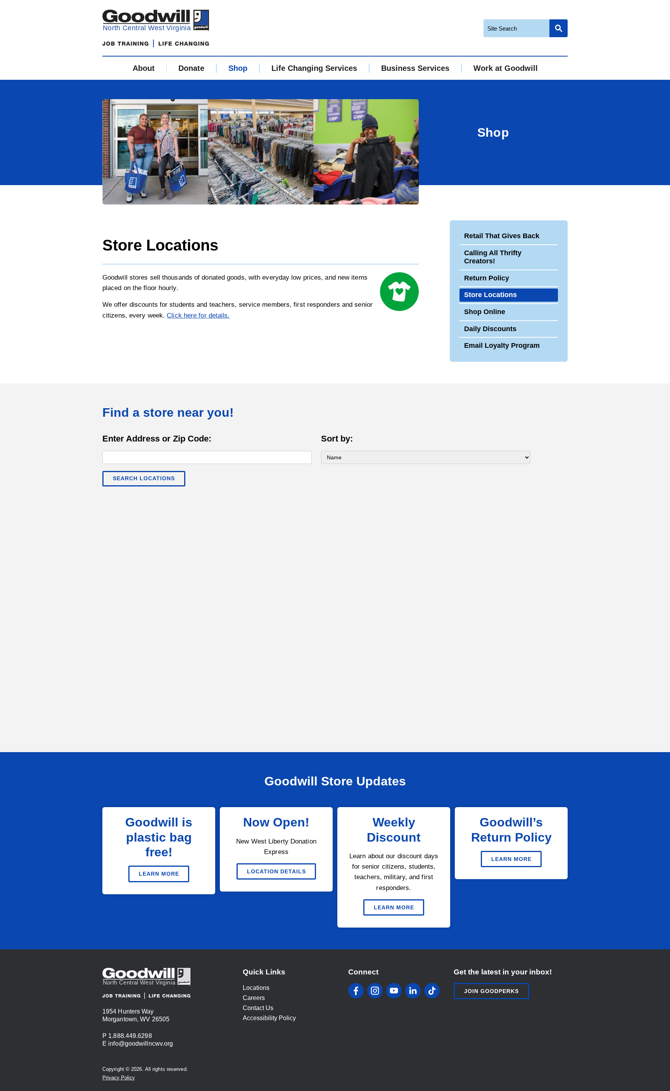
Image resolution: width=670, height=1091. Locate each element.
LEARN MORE (159, 874)
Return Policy (486, 278)
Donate (191, 68)
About (144, 68)
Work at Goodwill (505, 68)
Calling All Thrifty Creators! (492, 257)
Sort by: (337, 438)
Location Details (276, 871)
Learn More (511, 859)
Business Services (415, 68)
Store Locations (490, 295)
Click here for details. (198, 315)
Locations (256, 987)
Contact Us (258, 1008)
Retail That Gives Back (501, 236)
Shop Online (484, 312)
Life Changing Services (314, 68)
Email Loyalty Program (502, 345)
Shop (237, 68)
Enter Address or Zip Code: (156, 438)
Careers (254, 998)
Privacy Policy (118, 1078)
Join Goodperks (491, 991)
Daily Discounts (490, 329)
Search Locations (144, 478)
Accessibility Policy (269, 1018)
